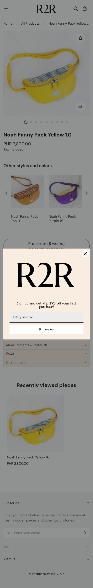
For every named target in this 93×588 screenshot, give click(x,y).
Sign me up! (46, 329)
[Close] (85, 254)
